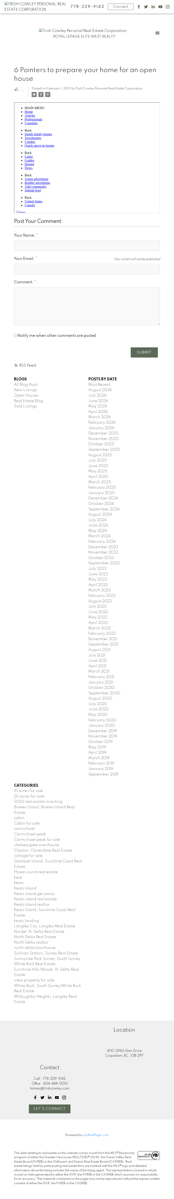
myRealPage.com (96, 1135)
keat (18, 878)
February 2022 (102, 634)
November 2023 (103, 552)
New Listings (25, 390)
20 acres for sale (29, 796)
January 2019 (100, 769)
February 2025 (102, 487)
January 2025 (101, 493)
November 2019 (102, 736)
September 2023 (104, 563)
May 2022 (97, 617)
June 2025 (98, 466)
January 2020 (101, 726)
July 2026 (97, 395)
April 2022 (98, 623)
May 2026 (97, 406)
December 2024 (103, 498)
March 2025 (99, 482)
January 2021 (100, 682)
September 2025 (104, 450)
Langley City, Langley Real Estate (44, 926)
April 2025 (98, 477)
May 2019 (97, 747)
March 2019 (98, 758)
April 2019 (97, 753)
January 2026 (101, 428)
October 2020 (101, 688)
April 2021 (97, 666)
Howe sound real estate (36, 872)
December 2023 (103, 547)
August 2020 (100, 698)
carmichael (24, 829)
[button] (139, 7)
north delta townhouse (35, 948)
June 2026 (98, 401)
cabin (19, 818)
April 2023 (98, 585)
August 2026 (100, 390)
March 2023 (99, 590)
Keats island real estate (35, 899)
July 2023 (97, 569)
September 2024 (104, 509)
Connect (120, 7)
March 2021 (98, 671)
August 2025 (100, 455)
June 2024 (98, 525)
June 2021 (97, 661)
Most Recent (99, 385)
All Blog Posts (26, 385)
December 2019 (102, 731)
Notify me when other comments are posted (56, 336)
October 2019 (100, 742)
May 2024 (97, 531)
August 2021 (99, 650)
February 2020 (102, 720)
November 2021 (102, 639)
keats (19, 883)
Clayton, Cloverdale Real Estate (43, 850)
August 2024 (100, 515)
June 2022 (98, 612)
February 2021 (101, 677)
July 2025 (97, 460)
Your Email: (24, 259)
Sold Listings (25, 406)
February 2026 (102, 423)
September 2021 (103, 644)
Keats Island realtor (32, 905)
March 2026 (99, 417)
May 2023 (97, 579)
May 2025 (97, 471)
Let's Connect (50, 1109)
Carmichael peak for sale (37, 840)
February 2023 (102, 596)
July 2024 (97, 520)
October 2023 (101, 558)
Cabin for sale (27, 823)
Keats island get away (34, 894)
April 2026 (98, 412)
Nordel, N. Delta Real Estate (39, 932)
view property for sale (34, 980)
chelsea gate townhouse (36, 845)
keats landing (26, 921)
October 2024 (101, 504)
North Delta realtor (31, 942)
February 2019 (101, 763)
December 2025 (103, 433)
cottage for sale (28, 856)
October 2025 (101, 444)
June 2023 (98, 574)
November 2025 (103, 439)
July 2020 (97, 704)
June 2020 (98, 709)
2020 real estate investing (38, 802)
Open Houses (26, 395)
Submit (144, 352)
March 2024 (99, 536)
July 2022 (97, 606)
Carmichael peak (30, 834)
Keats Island (25, 888)
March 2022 (99, 628)
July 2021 (96, 655)
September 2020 (104, 693)
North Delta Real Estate (35, 937)
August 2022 (100, 601)
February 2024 (102, 542)
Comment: (24, 282)
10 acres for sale (28, 791)
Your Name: (25, 235)
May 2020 (98, 715)
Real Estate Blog (28, 401)
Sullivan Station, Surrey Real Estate (46, 953)
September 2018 (103, 774)
